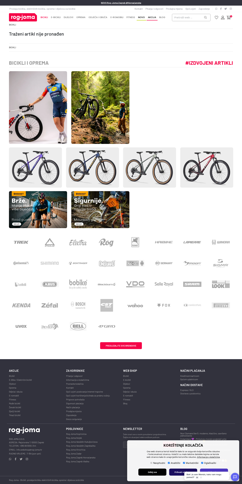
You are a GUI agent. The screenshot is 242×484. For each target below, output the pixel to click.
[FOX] (164, 305)
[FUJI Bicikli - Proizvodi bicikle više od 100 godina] (50, 242)
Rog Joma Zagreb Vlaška (77, 461)
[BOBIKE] (78, 284)
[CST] (107, 305)
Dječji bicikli (14, 411)
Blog (125, 403)
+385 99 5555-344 (28, 446)
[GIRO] (107, 326)
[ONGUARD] (107, 263)
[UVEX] (21, 326)
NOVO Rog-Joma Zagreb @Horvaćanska (121, 2)
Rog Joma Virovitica (75, 450)
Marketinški (192, 463)
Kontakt (139, 8)
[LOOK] (221, 284)
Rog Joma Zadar (74, 453)
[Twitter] (225, 8)
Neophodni (159, 463)
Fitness (12, 399)
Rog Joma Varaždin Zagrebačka (80, 446)
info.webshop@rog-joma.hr (29, 450)
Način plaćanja (73, 407)
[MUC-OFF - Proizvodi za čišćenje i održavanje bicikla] (135, 263)
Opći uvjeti (190, 8)
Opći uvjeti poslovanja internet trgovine (84, 392)
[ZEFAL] (50, 305)
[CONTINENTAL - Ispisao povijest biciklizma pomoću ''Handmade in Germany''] (21, 263)
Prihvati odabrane (183, 472)
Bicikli (12, 24)
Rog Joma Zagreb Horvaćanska (80, 457)
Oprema (12, 388)
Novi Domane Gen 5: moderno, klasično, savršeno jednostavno (203, 434)
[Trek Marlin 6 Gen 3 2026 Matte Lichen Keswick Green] (149, 167)
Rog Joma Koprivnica (76, 434)
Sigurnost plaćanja (74, 403)
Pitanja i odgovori (154, 8)
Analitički (175, 463)
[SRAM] (192, 284)
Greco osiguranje (74, 419)
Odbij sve (152, 472)
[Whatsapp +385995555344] (216, 8)
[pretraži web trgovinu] (206, 17)
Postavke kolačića (74, 384)
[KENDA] (21, 305)
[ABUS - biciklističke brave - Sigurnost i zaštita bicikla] (50, 284)
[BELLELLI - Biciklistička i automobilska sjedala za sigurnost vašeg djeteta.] (21, 284)
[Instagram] (230, 8)
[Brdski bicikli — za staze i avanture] (100, 107)
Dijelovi (12, 384)
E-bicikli (127, 380)
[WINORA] (221, 242)
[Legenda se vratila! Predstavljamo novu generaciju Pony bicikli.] (107, 242)
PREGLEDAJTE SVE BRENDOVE (121, 345)
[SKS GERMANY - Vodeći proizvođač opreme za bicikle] (164, 263)
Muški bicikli (14, 403)
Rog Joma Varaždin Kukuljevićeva (81, 442)
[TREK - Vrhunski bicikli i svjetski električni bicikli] (21, 242)
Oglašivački (210, 463)
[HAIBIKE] (164, 242)
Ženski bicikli (15, 407)
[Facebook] (221, 8)
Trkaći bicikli (15, 415)
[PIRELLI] (221, 305)
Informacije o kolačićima (77, 380)
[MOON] (192, 263)
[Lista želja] (216, 17)
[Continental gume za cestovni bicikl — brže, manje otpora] (38, 209)
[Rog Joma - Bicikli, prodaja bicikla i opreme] (23, 17)
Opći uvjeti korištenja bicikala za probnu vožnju (88, 395)
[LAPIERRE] (192, 242)
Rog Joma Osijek (74, 438)
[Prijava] (222, 17)
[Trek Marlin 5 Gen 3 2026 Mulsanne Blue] (92, 167)
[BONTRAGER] (78, 263)
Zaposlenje (204, 8)
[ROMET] (135, 242)
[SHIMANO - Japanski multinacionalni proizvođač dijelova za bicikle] (50, 263)
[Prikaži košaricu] (229, 17)
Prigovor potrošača (75, 399)
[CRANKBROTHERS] (192, 305)
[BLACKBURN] (107, 284)
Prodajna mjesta (174, 8)
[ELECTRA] (78, 242)
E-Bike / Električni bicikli (20, 380)
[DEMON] (50, 326)
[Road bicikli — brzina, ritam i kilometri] (38, 107)
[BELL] (78, 326)
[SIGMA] (221, 263)
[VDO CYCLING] (135, 284)
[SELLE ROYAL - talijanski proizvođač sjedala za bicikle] (164, 284)
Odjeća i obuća (15, 392)
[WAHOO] (135, 305)
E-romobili (14, 395)
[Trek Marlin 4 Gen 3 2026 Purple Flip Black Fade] (35, 167)
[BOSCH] (78, 305)
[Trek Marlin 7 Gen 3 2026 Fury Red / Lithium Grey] (206, 167)
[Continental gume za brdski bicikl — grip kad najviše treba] (100, 209)
